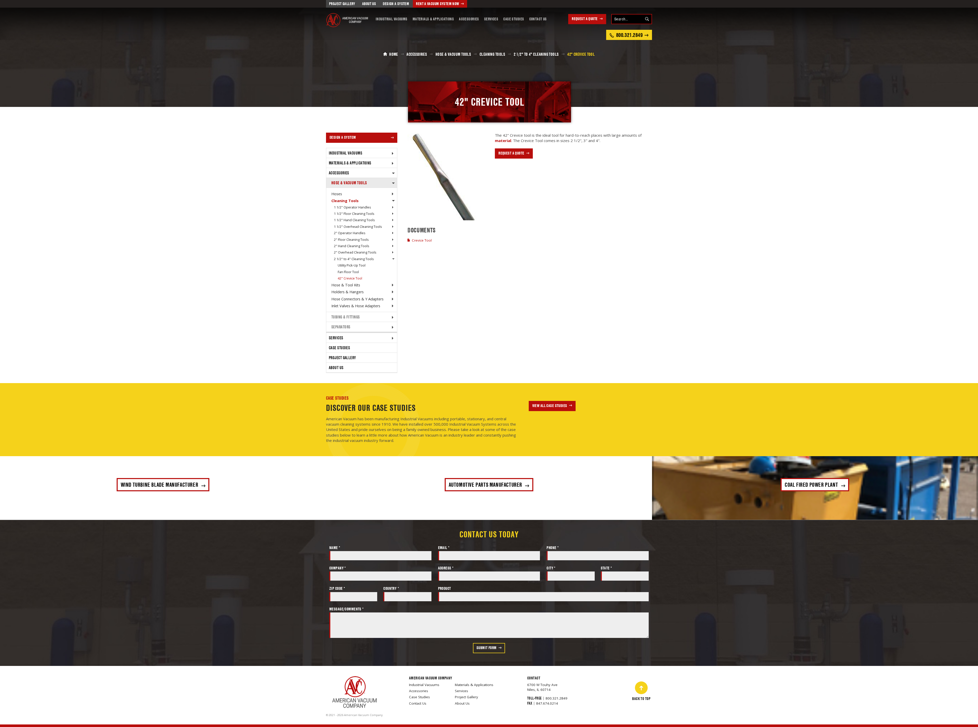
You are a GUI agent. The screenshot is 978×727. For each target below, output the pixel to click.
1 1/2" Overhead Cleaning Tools (358, 226)
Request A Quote (584, 18)
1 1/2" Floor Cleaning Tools (354, 213)
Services (491, 19)
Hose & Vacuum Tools (349, 183)
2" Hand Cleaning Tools (351, 246)
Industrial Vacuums (392, 19)
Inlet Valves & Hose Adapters (355, 305)
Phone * (553, 548)
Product (444, 588)
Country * (391, 588)
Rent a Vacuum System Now (437, 3)
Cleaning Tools (345, 200)
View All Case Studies (549, 405)
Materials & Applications (433, 19)
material (503, 140)
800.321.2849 (556, 698)
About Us (369, 3)
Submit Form (487, 647)
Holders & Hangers (347, 291)
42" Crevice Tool (350, 278)
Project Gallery (342, 3)
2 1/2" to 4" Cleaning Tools (354, 259)
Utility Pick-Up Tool (351, 265)
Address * (446, 568)
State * (606, 568)
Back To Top (641, 698)
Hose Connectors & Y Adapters (357, 299)
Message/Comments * (346, 609)
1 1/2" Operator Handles (352, 207)
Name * (335, 548)
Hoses (336, 193)
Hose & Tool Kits (345, 285)
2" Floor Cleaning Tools (351, 239)
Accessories (469, 19)
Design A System (396, 3)
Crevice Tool (422, 240)
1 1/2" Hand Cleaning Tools (354, 220)
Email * (444, 548)
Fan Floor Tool (348, 272)
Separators (340, 327)
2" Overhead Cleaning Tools (355, 252)
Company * (337, 568)
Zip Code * (337, 588)
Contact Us (538, 19)
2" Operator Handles (349, 233)
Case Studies (513, 19)
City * (551, 568)
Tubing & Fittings (345, 317)
